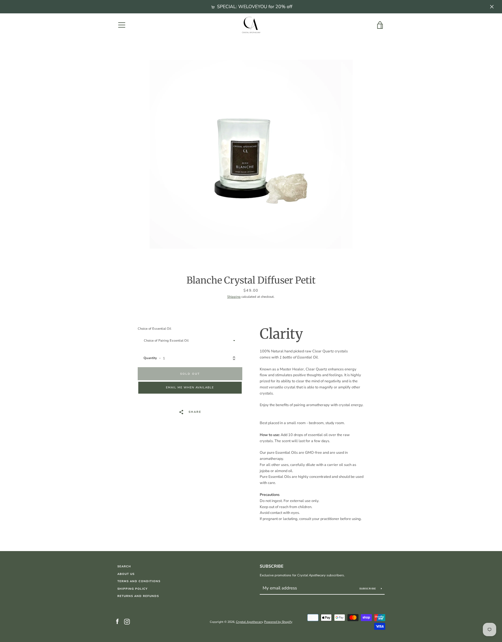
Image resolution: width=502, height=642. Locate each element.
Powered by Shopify (278, 622)
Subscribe (272, 566)
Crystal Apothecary (249, 622)
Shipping (234, 297)
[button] (190, 387)
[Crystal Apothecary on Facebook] (117, 621)
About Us (126, 574)
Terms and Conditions (138, 581)
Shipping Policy (132, 589)
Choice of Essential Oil (154, 329)
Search (124, 566)
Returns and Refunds (138, 596)
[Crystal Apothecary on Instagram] (127, 621)
